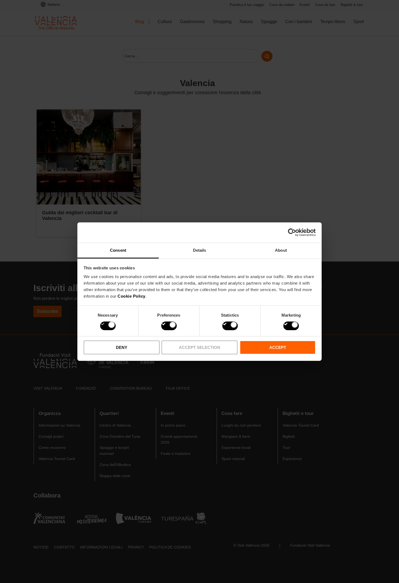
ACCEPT (277, 347)
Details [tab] (199, 250)
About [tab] (281, 250)
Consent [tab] (118, 250)
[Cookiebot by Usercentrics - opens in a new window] (292, 232)
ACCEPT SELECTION (199, 347)
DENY (121, 347)
